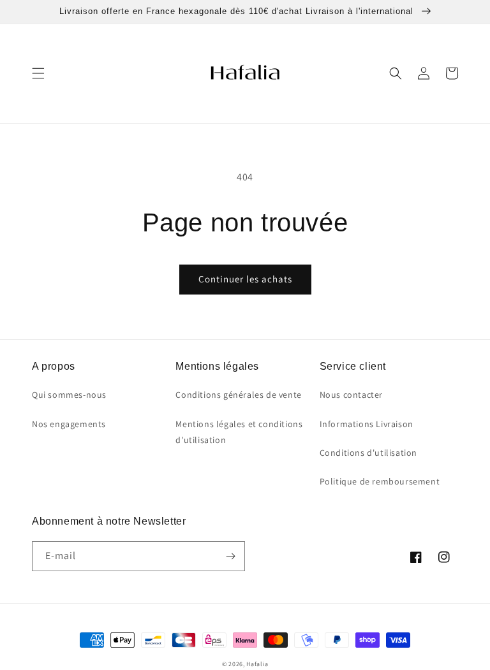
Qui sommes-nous (69, 394)
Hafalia (257, 664)
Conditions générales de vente (238, 394)
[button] (38, 73)
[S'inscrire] (230, 556)
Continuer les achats (245, 279)
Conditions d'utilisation (368, 452)
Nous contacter (351, 394)
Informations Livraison (366, 424)
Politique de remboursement (380, 481)
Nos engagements (69, 424)
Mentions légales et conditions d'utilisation (238, 432)
